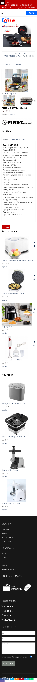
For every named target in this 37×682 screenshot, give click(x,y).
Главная (4, 553)
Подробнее (5, 267)
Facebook (6, 2)
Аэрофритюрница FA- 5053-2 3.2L (10, 327)
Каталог (4, 557)
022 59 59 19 (27, 5)
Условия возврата (7, 541)
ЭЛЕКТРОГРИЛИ (12, 114)
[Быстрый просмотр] (34, 246)
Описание (5, 139)
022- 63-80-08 (8, 606)
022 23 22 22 (13, 5)
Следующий (18, 64)
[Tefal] (17, 35)
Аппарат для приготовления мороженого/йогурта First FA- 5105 (17, 260)
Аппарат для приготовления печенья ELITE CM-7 (13, 294)
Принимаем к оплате (8, 569)
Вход (3, 561)
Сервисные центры (7, 537)
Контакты (4, 565)
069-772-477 (8, 615)
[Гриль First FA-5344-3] (9, 101)
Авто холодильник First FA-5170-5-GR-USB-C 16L (13, 404)
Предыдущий (7, 64)
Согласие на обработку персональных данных (15, 657)
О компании (5, 529)
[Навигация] (2, 12)
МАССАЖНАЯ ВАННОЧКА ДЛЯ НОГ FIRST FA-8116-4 (14, 437)
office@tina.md (10, 8)
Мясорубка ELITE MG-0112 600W (10, 470)
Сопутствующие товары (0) (18, 139)
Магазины (5, 533)
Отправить (8, 663)
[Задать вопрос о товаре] (34, 242)
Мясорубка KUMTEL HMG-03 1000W (11, 503)
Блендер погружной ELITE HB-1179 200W (12, 360)
